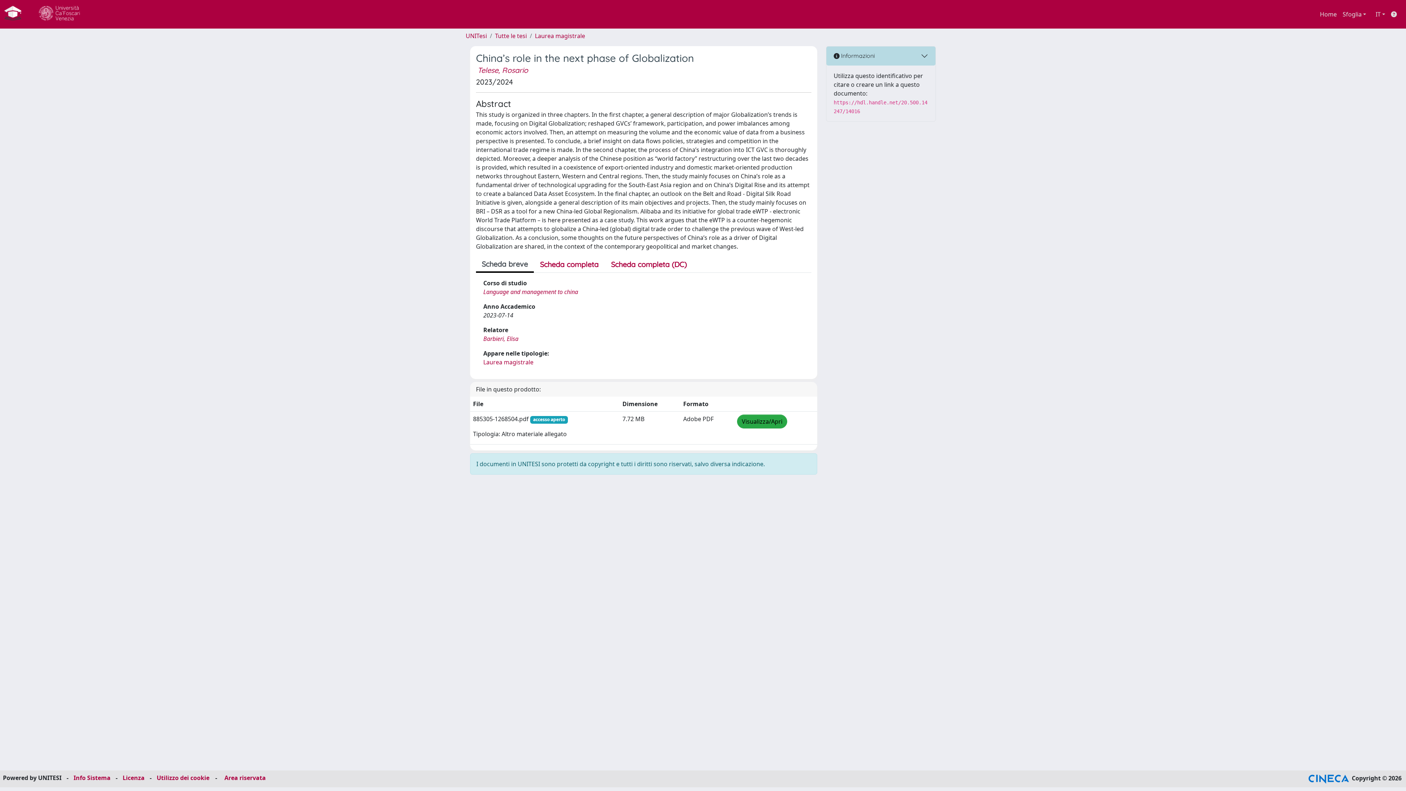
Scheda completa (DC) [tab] (649, 264)
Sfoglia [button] (1352, 14)
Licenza (134, 778)
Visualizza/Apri (762, 421)
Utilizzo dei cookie (183, 778)
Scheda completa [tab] (569, 264)
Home (1328, 14)
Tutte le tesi (511, 36)
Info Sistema (92, 778)
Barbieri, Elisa (500, 339)
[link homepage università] (59, 14)
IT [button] (1378, 14)
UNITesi (476, 36)
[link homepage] (15, 14)
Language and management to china (530, 292)
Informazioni (857, 55)
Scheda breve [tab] (505, 263)
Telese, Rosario (502, 70)
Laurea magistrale (560, 36)
